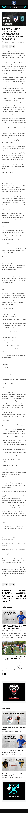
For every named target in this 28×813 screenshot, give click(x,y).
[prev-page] (3, 674)
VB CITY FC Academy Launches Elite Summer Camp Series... (12, 751)
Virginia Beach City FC (8, 777)
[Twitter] (6, 46)
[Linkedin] (10, 46)
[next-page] (5, 674)
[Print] (13, 46)
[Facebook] (3, 46)
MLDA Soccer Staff (9, 42)
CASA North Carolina (8, 731)
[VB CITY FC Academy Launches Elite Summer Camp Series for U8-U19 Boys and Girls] (14, 617)
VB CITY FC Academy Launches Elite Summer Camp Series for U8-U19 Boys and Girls (14, 626)
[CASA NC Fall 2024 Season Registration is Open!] (14, 718)
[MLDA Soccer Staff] (3, 42)
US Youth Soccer (9, 534)
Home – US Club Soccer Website (17, 549)
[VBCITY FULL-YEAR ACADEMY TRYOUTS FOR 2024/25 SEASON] (14, 648)
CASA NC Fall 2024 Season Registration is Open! (14, 728)
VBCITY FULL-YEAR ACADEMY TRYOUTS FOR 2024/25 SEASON (13, 658)
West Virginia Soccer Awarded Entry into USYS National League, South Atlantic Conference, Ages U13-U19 (20, 595)
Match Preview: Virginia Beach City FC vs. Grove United (13, 774)
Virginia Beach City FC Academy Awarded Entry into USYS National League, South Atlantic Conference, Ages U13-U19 (7, 596)
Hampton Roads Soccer (8, 630)
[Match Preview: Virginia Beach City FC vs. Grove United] (14, 764)
